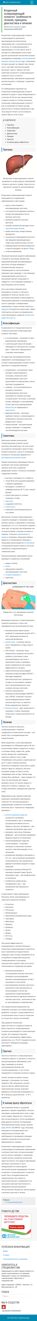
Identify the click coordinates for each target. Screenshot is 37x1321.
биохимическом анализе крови (13, 458)
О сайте (6, 1255)
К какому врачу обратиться (18, 142)
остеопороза (29, 543)
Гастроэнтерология (14, 1202)
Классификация (13, 128)
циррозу (4, 309)
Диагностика (12, 134)
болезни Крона (14, 61)
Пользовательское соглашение (15, 1259)
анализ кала (10, 642)
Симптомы (11, 131)
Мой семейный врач (13, 2)
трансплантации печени (14, 228)
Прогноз (10, 139)
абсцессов (9, 407)
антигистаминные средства (16, 815)
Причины (10, 125)
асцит (7, 566)
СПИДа (31, 248)
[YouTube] (3, 1307)
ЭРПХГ (8, 1128)
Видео (5, 1251)
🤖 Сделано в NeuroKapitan (11, 1311)
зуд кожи (9, 501)
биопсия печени (11, 708)
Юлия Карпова (15, 27)
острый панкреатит (13, 575)
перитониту (10, 410)
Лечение (10, 136)
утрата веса (10, 507)
